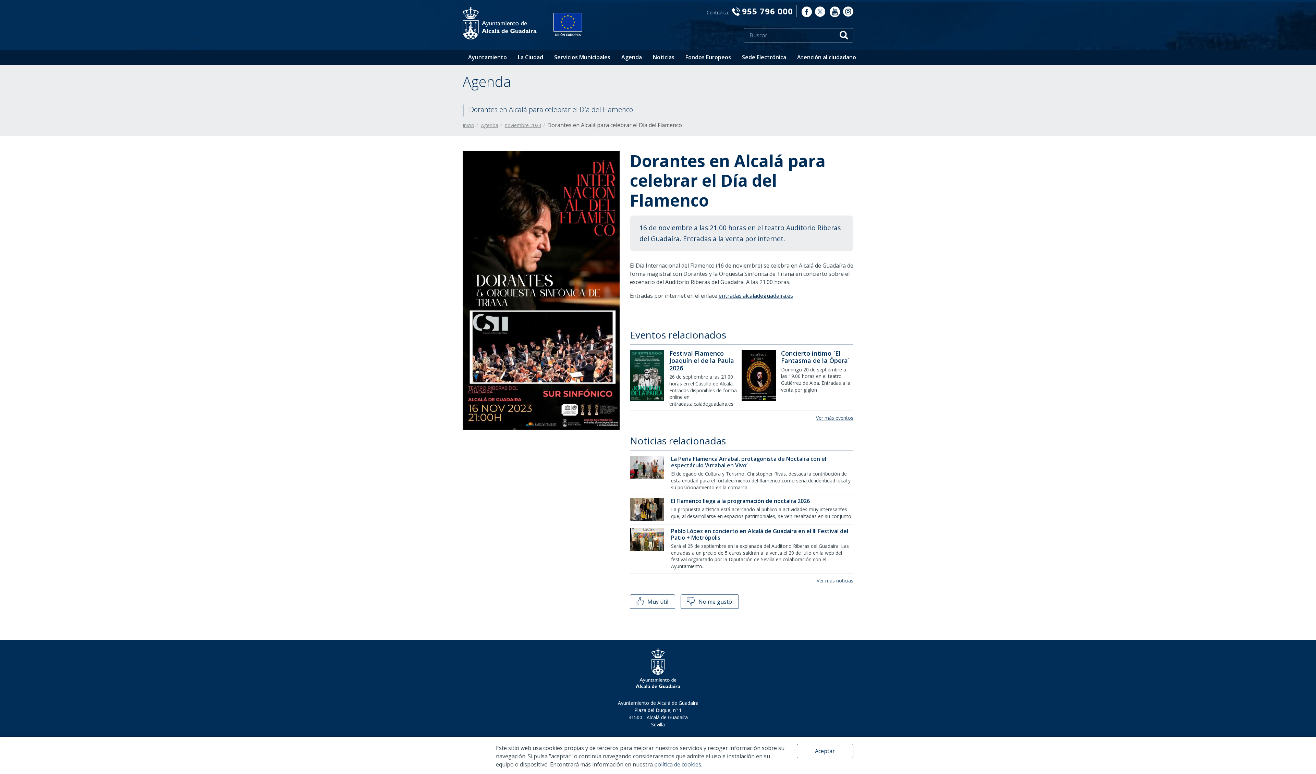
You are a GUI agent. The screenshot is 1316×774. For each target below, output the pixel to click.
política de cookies (677, 764)
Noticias (663, 57)
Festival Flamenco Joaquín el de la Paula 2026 (701, 360)
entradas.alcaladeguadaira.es (756, 295)
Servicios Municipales (582, 57)
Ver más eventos (834, 418)
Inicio (468, 125)
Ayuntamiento (487, 57)
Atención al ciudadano (826, 57)
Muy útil (657, 601)
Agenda (631, 57)
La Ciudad (530, 57)
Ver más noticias (835, 580)
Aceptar (825, 751)
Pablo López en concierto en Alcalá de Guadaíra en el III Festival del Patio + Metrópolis (759, 534)
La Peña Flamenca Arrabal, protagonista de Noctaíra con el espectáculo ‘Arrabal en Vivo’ (748, 462)
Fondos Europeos (708, 57)
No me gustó (714, 601)
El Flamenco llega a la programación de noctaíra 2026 (740, 501)
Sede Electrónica (764, 57)
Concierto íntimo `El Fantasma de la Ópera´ (815, 357)
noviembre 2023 (523, 125)
